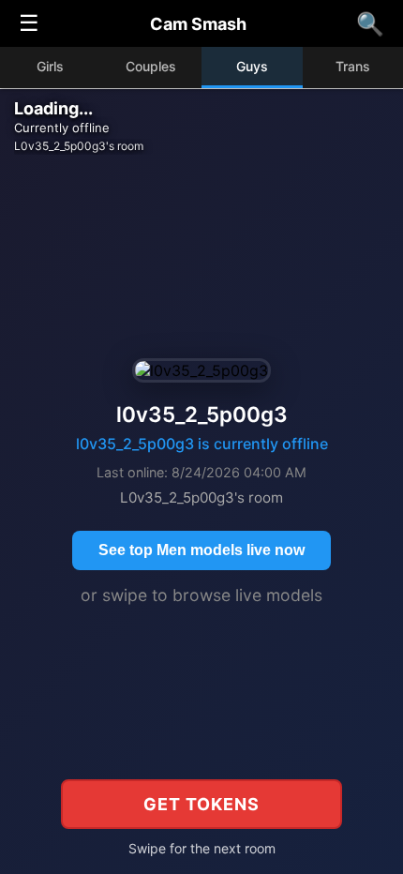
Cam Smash (198, 24)
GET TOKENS (201, 804)
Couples (151, 66)
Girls (50, 66)
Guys (252, 66)
